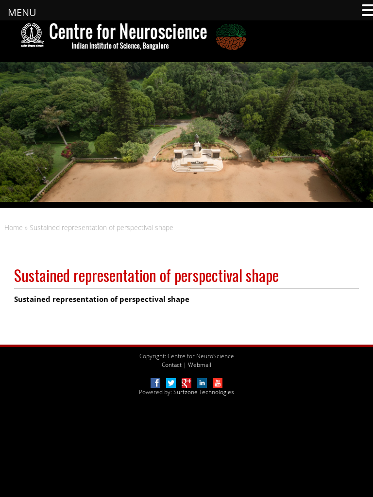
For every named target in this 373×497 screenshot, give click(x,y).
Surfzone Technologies (203, 392)
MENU (22, 12)
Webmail (199, 365)
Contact (172, 365)
